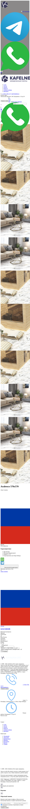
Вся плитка (6, 741)
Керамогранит (7, 738)
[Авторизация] (1, 108)
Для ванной (6, 736)
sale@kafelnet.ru (15, 93)
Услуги (5, 725)
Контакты (5, 731)
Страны (5, 744)
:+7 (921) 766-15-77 (6, 93)
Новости (5, 728)
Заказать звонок (4, 100)
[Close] (2, 784)
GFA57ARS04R (5, 629)
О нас (4, 724)
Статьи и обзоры (7, 729)
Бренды (5, 742)
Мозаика (5, 740)
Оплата (5, 727)
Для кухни (6, 737)
